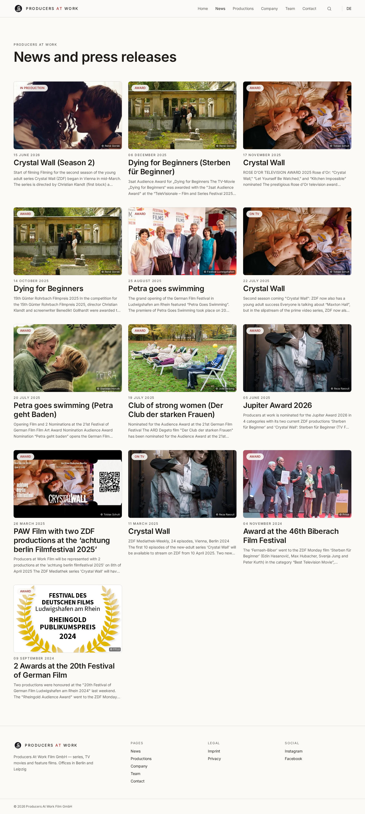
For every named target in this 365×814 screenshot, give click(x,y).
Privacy (214, 758)
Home (203, 8)
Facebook (293, 758)
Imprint (214, 751)
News (220, 8)
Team (290, 8)
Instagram (293, 751)
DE (349, 8)
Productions (243, 8)
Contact (309, 8)
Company (269, 8)
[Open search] (329, 8)
